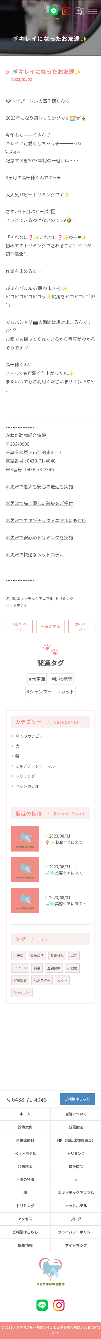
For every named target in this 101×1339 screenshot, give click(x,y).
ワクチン (20, 968)
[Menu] (92, 11)
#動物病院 (61, 679)
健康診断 (20, 980)
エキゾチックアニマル (35, 598)
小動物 (72, 968)
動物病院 (37, 955)
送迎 (74, 955)
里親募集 (54, 968)
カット (62, 980)
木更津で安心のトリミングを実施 (39, 537)
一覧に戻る (50, 626)
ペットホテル (16, 605)
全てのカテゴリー (31, 736)
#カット (66, 691)
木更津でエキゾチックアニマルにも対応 (46, 520)
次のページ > (82, 626)
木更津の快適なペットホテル (35, 554)
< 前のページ (19, 626)
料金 (37, 968)
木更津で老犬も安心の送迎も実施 (39, 486)
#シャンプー (39, 691)
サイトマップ (76, 1245)
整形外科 (57, 955)
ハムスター (42, 980)
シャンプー (21, 992)
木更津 (18, 955)
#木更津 (37, 679)
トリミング (64, 598)
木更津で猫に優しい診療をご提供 (39, 503)
